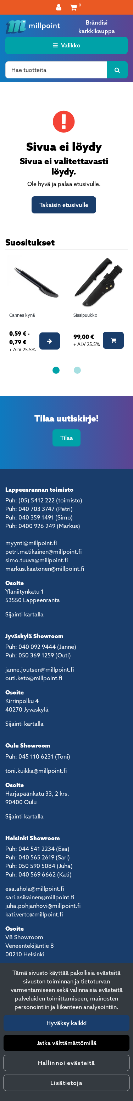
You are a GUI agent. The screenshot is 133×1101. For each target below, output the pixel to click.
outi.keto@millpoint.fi (33, 678)
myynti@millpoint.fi (31, 543)
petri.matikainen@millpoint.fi (43, 551)
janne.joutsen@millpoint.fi (39, 669)
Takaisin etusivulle (63, 204)
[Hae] (117, 69)
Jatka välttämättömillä (66, 1042)
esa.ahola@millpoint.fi (34, 888)
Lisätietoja (66, 1082)
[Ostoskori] (73, 7)
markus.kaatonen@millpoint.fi (44, 568)
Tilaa (66, 437)
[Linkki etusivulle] (32, 27)
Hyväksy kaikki (66, 1023)
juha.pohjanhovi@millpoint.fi (43, 905)
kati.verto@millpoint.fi (34, 914)
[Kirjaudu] (59, 7)
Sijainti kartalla (24, 614)
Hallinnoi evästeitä (66, 1062)
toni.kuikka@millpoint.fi (36, 770)
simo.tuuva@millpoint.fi (36, 560)
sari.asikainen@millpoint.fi (39, 897)
